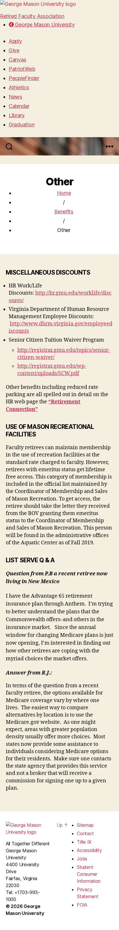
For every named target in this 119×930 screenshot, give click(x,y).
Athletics (19, 87)
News (15, 97)
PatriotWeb (22, 69)
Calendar (19, 106)
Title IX (84, 842)
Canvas (17, 60)
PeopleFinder (24, 78)
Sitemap (85, 825)
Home (64, 193)
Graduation (21, 125)
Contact (85, 833)
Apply (15, 41)
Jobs (82, 859)
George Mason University (44, 24)
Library (17, 115)
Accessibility (89, 850)
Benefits (63, 212)
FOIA (82, 905)
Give (14, 50)
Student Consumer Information (89, 874)
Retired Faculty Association (32, 16)
